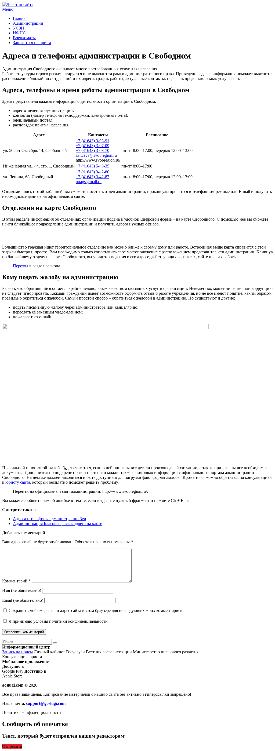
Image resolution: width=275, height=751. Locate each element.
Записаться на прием (32, 42)
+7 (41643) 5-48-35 (92, 166)
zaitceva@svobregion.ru (96, 155)
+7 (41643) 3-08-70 (92, 150)
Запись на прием (17, 652)
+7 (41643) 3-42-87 (92, 176)
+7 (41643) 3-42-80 (92, 172)
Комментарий (16, 581)
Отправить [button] (12, 746)
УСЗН (18, 28)
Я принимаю (58, 621)
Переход (20, 266)
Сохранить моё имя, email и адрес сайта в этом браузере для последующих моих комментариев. (96, 610)
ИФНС (19, 33)
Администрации (28, 23)
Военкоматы (24, 37)
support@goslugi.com (46, 703)
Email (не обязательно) (22, 600)
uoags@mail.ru (89, 181)
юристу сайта (17, 482)
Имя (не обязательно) (21, 590)
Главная (20, 18)
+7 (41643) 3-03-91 (92, 140)
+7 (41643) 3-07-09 (92, 145)
